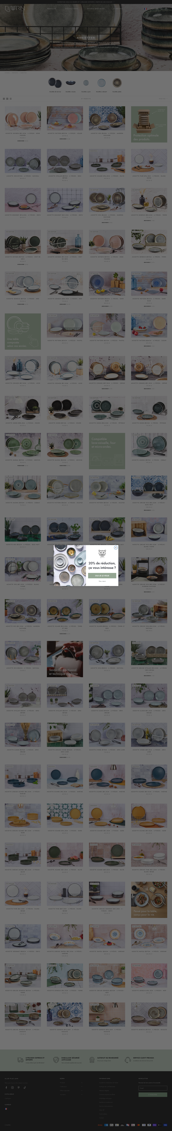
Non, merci (102, 581)
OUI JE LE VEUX (102, 575)
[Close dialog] (116, 547)
